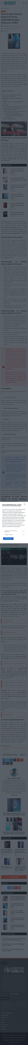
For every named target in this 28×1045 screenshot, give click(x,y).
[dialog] (14, 522)
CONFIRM (8, 538)
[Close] (25, 504)
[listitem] (14, 531)
